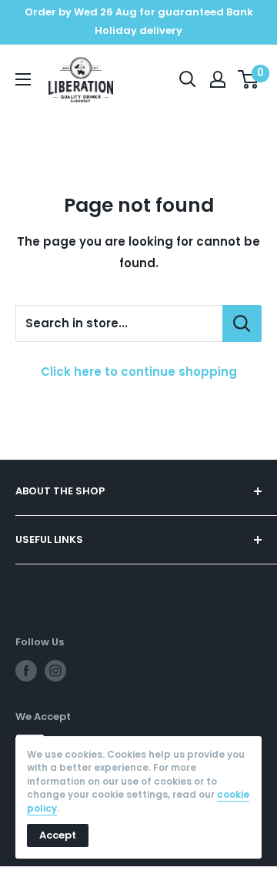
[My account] (217, 79)
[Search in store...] (242, 323)
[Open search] (187, 79)
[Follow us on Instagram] (55, 670)
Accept (57, 835)
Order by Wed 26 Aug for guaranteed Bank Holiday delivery (139, 21)
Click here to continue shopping (139, 371)
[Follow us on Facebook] (26, 670)
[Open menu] (23, 79)
